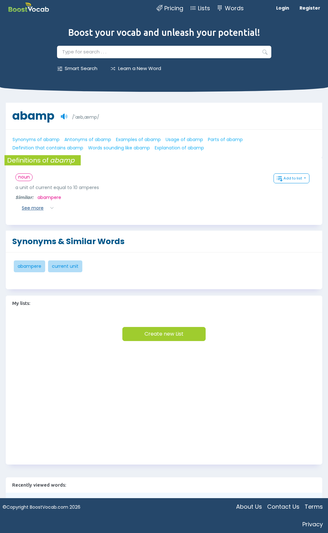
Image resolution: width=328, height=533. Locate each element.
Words (234, 8)
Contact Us (283, 507)
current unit (65, 266)
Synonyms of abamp (36, 139)
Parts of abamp (225, 139)
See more (33, 208)
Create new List (164, 334)
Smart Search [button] (81, 68)
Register (309, 8)
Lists (204, 8)
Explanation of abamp (179, 148)
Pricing (173, 8)
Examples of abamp (138, 139)
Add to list (293, 178)
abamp (33, 115)
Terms (314, 507)
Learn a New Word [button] (139, 68)
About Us (249, 507)
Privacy (312, 524)
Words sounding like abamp (119, 148)
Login (282, 8)
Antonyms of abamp (87, 139)
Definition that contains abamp (47, 148)
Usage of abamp (184, 139)
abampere (49, 197)
